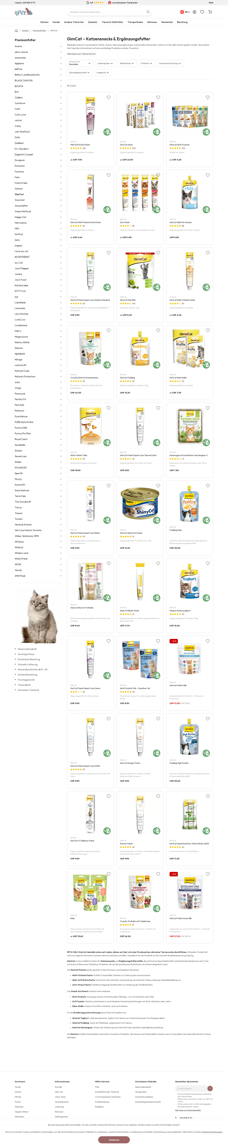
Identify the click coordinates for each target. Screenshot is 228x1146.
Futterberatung (102, 1102)
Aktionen (152, 22)
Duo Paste (125, 222)
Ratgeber (99, 1106)
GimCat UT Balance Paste (82, 840)
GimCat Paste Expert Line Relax (85, 533)
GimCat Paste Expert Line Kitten (85, 766)
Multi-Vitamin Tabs (78, 455)
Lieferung (59, 1106)
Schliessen (114, 1139)
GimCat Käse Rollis (178, 377)
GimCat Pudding (127, 377)
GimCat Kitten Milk (178, 685)
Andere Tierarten (74, 22)
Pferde (18, 1097)
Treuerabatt (24, 684)
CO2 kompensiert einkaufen (108, 1097)
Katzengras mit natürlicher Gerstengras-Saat (190, 455)
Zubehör (93, 22)
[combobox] (109, 12)
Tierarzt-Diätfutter (112, 22)
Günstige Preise (26, 654)
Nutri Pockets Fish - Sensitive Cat (135, 688)
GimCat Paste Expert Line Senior (85, 688)
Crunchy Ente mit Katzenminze (84, 377)
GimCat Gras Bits (128, 300)
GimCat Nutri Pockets (179, 144)
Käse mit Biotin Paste (129, 610)
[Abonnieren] (210, 1088)
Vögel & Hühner (21, 1111)
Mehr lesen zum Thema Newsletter (188, 1110)
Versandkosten (62, 1102)
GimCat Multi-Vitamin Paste (182, 300)
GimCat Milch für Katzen (181, 222)
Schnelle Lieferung (28, 664)
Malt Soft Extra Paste (80, 144)
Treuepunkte (140, 1091)
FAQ (211, 2)
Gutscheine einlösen (144, 1097)
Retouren (59, 1111)
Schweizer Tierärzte (28, 690)
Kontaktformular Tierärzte (107, 1091)
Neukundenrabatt (27, 649)
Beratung (182, 22)
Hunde (56, 22)
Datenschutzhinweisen (212, 1132)
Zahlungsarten (61, 1116)
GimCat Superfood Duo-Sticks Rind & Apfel (189, 843)
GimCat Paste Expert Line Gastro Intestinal (90, 300)
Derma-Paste (126, 843)
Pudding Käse (176, 530)
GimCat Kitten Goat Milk (181, 918)
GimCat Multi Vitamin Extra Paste (85, 222)
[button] (185, 12)
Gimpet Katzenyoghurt (180, 610)
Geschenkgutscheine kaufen (148, 1102)
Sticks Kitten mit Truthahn (81, 607)
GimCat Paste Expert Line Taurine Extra (138, 455)
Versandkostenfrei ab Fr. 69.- (33, 669)
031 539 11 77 (186, 1118)
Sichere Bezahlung (27, 674)
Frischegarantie (26, 679)
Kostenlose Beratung (29, 659)
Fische (18, 1102)
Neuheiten (167, 22)
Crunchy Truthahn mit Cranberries (135, 921)
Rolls (72, 918)
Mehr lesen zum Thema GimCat (81, 53)
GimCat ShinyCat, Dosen (131, 533)
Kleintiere (19, 1106)
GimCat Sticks (126, 144)
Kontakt (58, 1087)
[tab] (80, 63)
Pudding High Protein (179, 763)
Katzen (44, 22)
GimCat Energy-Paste (130, 763)
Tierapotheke (135, 22)
